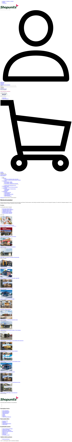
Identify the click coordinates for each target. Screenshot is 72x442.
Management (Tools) (5, 186)
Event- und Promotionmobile (8, 194)
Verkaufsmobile (4, 191)
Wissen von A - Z (5, 432)
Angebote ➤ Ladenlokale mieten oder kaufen (11, 179)
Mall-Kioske (6, 190)
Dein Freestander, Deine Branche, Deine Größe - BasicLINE (9, 278)
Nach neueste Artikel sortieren (7, 208)
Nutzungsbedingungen (5, 411)
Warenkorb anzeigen (3, 174)
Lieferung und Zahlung (6, 429)
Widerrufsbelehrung (5, 413)
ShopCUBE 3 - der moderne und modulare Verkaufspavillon (9, 257)
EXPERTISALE (5, 422)
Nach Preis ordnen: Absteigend (7, 213)
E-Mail (1, 85)
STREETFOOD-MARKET (6, 423)
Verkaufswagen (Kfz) (7, 192)
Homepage (2, 197)
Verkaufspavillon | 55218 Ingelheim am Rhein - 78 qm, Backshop (10, 330)
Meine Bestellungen (5, 98)
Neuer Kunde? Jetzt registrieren (5, 84)
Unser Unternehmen (5, 410)
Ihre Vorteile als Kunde (6, 434)
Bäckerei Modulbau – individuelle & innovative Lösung (9, 319)
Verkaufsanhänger (7, 193)
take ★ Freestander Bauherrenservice (8, 225)
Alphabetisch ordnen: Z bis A (6, 211)
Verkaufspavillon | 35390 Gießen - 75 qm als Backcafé (8, 392)
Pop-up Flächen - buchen (8, 181)
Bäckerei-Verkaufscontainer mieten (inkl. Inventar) (8, 236)
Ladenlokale (4, 178)
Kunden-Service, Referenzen (6, 430)
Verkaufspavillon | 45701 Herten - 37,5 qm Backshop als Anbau (10, 382)
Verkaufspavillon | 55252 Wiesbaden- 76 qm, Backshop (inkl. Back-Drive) (11, 340)
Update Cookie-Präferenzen (6, 416)
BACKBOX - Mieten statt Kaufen (5, 309)
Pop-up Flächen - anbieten (8, 182)
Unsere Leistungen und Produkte (7, 428)
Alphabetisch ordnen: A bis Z (6, 210)
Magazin (3, 2)
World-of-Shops (4, 424)
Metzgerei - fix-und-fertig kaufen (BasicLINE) (7, 371)
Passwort (1, 86)
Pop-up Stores (4, 180)
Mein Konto (4, 97)
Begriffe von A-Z (5, 433)
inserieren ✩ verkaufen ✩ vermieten (8, 1)
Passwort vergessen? (3, 88)
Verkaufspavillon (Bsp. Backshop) (5, 267)
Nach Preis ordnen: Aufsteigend (7, 212)
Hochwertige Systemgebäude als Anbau (6, 288)
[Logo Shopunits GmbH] (9, 8)
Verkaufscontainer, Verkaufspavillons (10, 188)
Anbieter (3, 414)
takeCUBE (4, 421)
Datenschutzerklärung (5, 412)
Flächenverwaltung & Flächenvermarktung (11, 187)
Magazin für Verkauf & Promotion (7, 431)
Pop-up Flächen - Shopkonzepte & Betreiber (11, 183)
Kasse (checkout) (3, 175)
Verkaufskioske (6, 189)
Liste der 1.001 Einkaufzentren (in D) (10, 185)
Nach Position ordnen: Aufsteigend (7, 209)
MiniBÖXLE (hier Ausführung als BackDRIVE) (8, 246)
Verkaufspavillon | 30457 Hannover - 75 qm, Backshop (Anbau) (10, 361)
